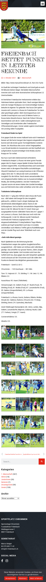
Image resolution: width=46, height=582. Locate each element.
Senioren (4, 482)
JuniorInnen (5, 479)
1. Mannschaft (25, 78)
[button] (42, 3)
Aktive (3, 477)
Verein (3, 487)
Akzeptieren (10, 578)
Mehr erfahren (36, 578)
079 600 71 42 (8, 546)
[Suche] (42, 461)
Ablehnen (22, 578)
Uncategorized (6, 485)
